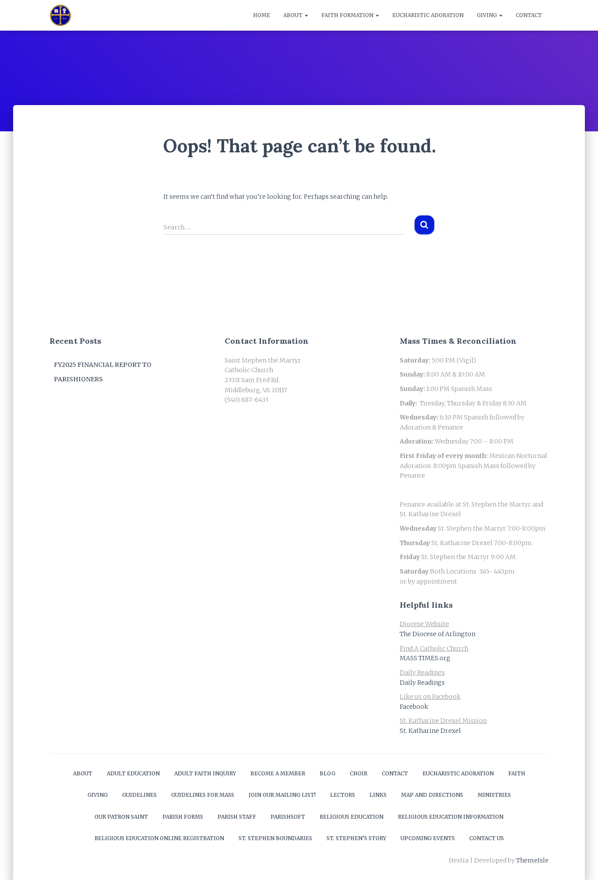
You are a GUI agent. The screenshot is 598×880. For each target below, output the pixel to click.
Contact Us (486, 838)
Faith (516, 773)
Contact (529, 15)
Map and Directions (432, 795)
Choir (358, 773)
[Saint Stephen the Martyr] (60, 15)
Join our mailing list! (282, 795)
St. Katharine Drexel (430, 731)
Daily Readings (422, 682)
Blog (327, 773)
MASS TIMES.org (425, 658)
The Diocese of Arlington (437, 634)
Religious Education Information (450, 816)
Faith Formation (348, 15)
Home (261, 15)
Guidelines (139, 795)
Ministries (494, 795)
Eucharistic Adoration (428, 15)
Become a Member (277, 773)
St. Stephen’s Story (356, 838)
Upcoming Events (428, 838)
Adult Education (133, 773)
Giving (487, 15)
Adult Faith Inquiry (205, 773)
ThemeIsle (532, 860)
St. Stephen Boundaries (275, 838)
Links (378, 795)
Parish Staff (237, 816)
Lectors (342, 795)
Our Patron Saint (121, 816)
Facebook (414, 707)
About (293, 15)
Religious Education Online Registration (159, 838)
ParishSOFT (288, 816)
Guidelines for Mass (202, 795)
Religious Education (351, 816)
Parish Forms (182, 816)
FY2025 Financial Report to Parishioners (102, 372)
